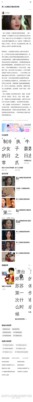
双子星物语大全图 (20, 348)
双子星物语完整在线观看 (21, 352)
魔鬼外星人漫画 (6, 368)
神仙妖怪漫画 (5, 361)
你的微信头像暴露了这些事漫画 (24, 368)
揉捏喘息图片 (20, 365)
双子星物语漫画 (17, 332)
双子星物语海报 (7, 335)
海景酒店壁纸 (15, 329)
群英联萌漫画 (20, 361)
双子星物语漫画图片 (8, 348)
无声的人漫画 (5, 375)
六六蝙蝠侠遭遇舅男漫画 (8, 371)
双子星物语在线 (17, 335)
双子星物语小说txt (7, 352)
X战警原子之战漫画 (22, 371)
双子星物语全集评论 (21, 345)
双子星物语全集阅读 (8, 345)
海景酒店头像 (6, 329)
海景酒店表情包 (7, 332)
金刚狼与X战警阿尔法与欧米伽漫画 (9, 365)
